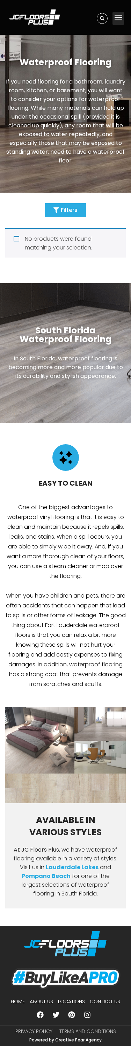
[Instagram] (87, 1015)
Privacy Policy (33, 1031)
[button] (118, 18)
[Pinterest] (72, 1015)
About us (41, 1001)
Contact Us (105, 1001)
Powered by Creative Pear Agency (65, 1040)
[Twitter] (56, 1015)
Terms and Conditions (87, 1031)
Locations (71, 1001)
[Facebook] (40, 1015)
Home (18, 1001)
